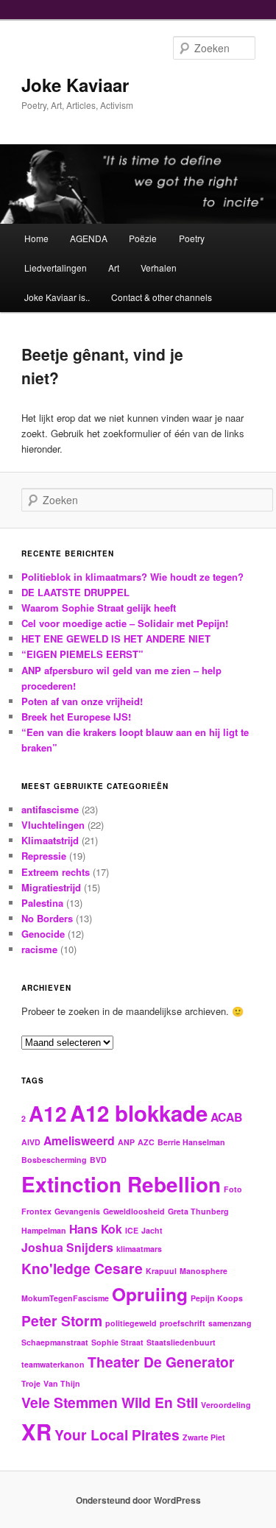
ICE (131, 1230)
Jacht (152, 1230)
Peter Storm (61, 1320)
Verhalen (159, 267)
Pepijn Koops (217, 1298)
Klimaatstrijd (50, 840)
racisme (39, 949)
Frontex (36, 1211)
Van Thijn (61, 1383)
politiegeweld (131, 1323)
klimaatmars (139, 1248)
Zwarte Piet (204, 1437)
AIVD (30, 1141)
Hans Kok (95, 1228)
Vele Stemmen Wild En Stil (109, 1402)
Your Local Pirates (117, 1434)
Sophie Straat (117, 1342)
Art (113, 267)
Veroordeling (226, 1404)
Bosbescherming (54, 1159)
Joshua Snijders (67, 1247)
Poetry (192, 238)
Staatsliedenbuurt (181, 1342)
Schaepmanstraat (54, 1342)
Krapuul (161, 1270)
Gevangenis (77, 1211)
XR (36, 1431)
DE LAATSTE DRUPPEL (75, 592)
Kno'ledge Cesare (82, 1268)
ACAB (226, 1116)
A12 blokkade (139, 1112)
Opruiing (150, 1294)
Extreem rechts (55, 872)
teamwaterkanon (53, 1364)
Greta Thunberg (198, 1211)
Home (36, 238)
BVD (98, 1159)
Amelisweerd (79, 1140)
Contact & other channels (161, 297)
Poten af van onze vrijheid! (82, 701)
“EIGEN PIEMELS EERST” (82, 654)
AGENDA (88, 238)
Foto (233, 1189)
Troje (30, 1383)
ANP (126, 1141)
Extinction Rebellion (121, 1184)
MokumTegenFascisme (65, 1298)
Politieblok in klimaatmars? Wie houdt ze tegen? (132, 577)
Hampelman (43, 1230)
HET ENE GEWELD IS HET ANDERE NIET (115, 638)
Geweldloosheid (134, 1211)
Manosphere (203, 1270)
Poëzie (143, 238)
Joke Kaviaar (75, 84)
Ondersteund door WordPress (138, 1500)
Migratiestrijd (51, 887)
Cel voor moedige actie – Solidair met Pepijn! (124, 623)
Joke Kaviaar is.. (57, 297)
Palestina (42, 903)
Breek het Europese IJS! (76, 717)
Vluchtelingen (53, 825)
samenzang (230, 1323)
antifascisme (50, 809)
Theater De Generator (161, 1361)
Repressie (43, 856)
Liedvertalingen (55, 267)
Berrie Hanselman (191, 1141)
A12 (48, 1113)
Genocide (43, 934)
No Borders (47, 918)
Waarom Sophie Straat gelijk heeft (98, 608)
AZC (146, 1141)
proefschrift (182, 1323)
